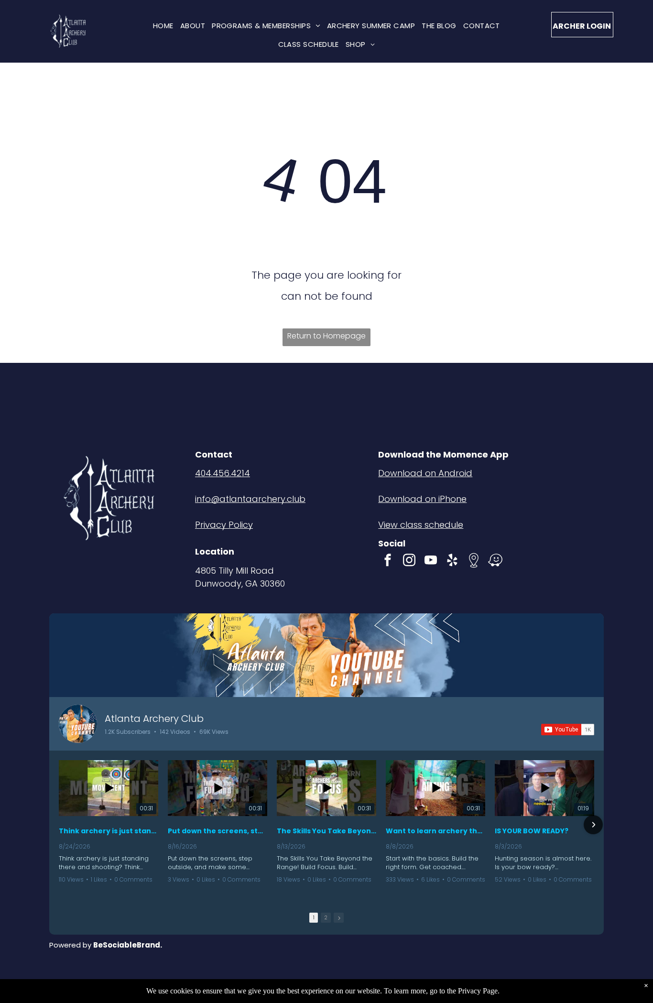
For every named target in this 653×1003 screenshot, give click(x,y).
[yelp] (452, 561)
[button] (60, 825)
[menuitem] (163, 25)
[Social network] (473, 561)
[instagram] (409, 561)
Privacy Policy (224, 525)
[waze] (495, 561)
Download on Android (425, 473)
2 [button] (325, 917)
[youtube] (430, 561)
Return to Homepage (326, 335)
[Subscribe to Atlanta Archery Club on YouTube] (567, 729)
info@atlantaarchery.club (250, 499)
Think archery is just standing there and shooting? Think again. (108, 831)
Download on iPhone (422, 499)
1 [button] (314, 917)
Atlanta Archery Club (154, 718)
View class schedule (420, 525)
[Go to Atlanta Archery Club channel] (78, 724)
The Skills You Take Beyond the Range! (326, 831)
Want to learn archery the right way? (435, 831)
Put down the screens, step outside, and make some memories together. (217, 831)
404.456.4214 (222, 473)
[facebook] (387, 561)
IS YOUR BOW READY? (531, 831)
